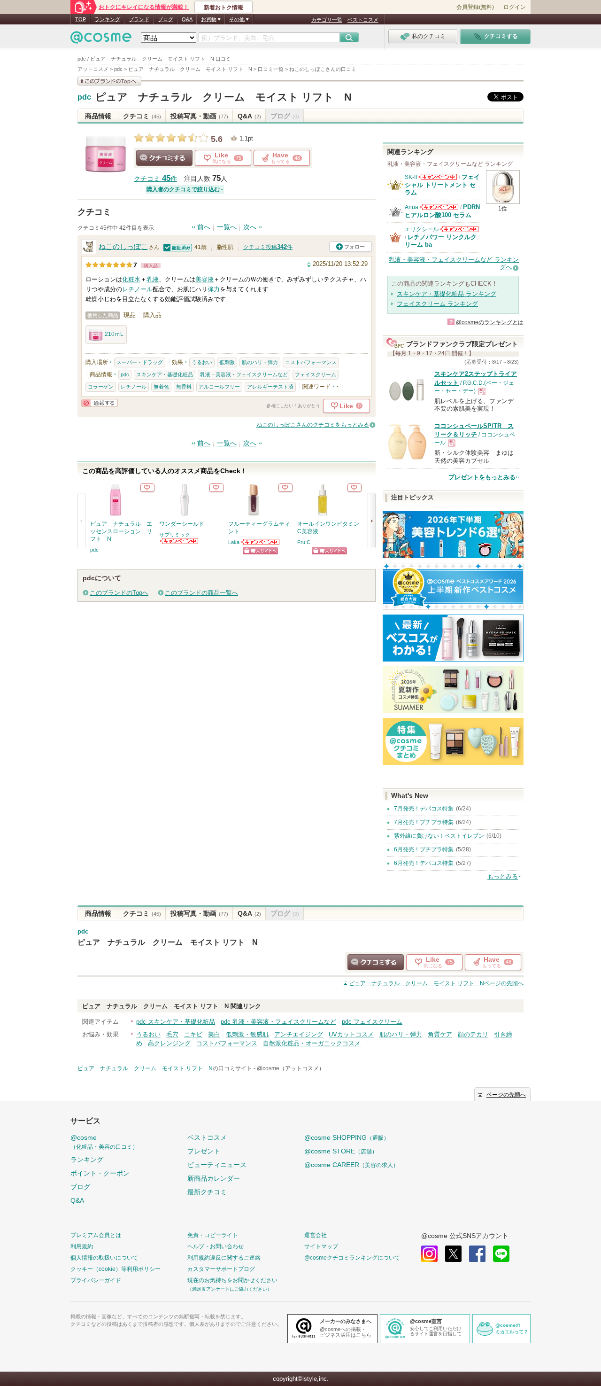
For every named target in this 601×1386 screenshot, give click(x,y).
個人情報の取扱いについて (104, 1257)
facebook (477, 1254)
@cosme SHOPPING (346, 1137)
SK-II (411, 177)
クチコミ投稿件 (268, 247)
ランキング (107, 19)
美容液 (204, 279)
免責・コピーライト (212, 1235)
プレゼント (203, 1151)
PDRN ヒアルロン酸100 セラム (442, 210)
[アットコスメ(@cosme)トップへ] (100, 39)
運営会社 (315, 1235)
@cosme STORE (341, 1151)
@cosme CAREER (351, 1164)
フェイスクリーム (315, 374)
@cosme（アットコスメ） (290, 1068)
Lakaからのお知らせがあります (260, 542)
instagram (429, 1254)
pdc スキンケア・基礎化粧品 (175, 1021)
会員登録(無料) (475, 7)
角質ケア (440, 1034)
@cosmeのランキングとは (490, 322)
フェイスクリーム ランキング (437, 303)
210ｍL (114, 334)
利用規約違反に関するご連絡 (224, 1257)
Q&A (187, 19)
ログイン (514, 7)
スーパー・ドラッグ (139, 362)
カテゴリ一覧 (326, 20)
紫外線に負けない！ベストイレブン (439, 836)
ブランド (139, 19)
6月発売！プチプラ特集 (424, 849)
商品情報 (98, 116)
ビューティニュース (217, 1164)
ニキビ (193, 1034)
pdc (84, 97)
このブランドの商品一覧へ (201, 592)
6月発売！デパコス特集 (424, 863)
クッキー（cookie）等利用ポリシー (115, 1269)
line (501, 1254)
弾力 (214, 289)
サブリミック (174, 534)
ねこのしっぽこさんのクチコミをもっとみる (312, 424)
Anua (411, 207)
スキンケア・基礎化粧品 (164, 374)
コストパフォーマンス (311, 362)
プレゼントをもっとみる (482, 477)
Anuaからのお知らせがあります (439, 207)
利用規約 (81, 1246)
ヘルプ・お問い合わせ (215, 1246)
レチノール (137, 289)
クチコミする (164, 158)
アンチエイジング (298, 1034)
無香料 (184, 386)
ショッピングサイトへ (260, 550)
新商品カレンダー (213, 1178)
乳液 (152, 279)
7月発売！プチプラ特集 (424, 822)
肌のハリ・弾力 (260, 362)
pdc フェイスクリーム (372, 1021)
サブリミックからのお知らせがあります (179, 541)
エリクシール (422, 229)
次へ (249, 227)
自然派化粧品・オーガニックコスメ (312, 1043)
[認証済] (178, 246)
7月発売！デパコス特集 (424, 808)
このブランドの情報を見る (109, 81)
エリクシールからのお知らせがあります (459, 229)
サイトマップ (321, 1246)
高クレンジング (169, 1043)
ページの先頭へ (436, 983)
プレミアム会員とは (95, 1235)
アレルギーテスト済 (270, 386)
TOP (80, 19)
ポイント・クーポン (100, 1173)
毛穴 (172, 1034)
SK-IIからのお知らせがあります (437, 177)
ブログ (165, 19)
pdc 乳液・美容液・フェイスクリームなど (278, 1021)
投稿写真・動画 (199, 116)
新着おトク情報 (223, 7)
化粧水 (131, 279)
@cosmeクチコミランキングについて (352, 1257)
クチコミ (142, 116)
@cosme (104, 1142)
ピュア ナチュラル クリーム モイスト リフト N (223, 97)
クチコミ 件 (155, 178)
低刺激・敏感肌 (247, 1034)
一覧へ (227, 227)
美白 (214, 1034)
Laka (233, 542)
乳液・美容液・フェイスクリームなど (244, 374)
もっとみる (502, 876)
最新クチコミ (207, 1192)
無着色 (161, 386)
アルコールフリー (219, 386)
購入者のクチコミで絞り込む (183, 189)
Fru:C (303, 542)
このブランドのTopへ (119, 592)
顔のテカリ (473, 1034)
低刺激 (227, 362)
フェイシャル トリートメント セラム (442, 184)
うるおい (202, 362)
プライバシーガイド (95, 1280)
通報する (99, 403)
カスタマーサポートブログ (221, 1269)
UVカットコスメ (351, 1034)
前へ (203, 227)
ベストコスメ (362, 20)
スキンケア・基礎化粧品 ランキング (446, 293)
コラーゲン (101, 386)
